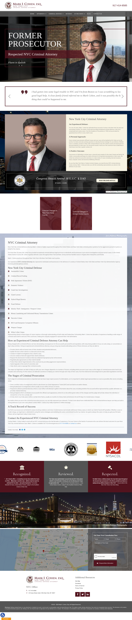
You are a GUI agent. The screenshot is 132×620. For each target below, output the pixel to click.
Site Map (77, 581)
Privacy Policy (79, 588)
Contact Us (97, 14)
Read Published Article (107, 180)
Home (32, 14)
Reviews (69, 14)
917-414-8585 (120, 5)
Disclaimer (78, 583)
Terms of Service (79, 585)
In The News (78, 14)
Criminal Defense (55, 14)
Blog (89, 14)
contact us (73, 423)
